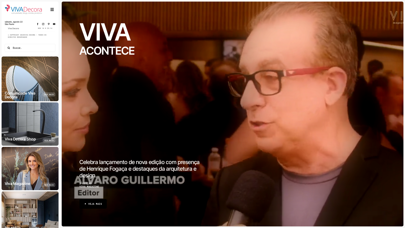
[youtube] (54, 24)
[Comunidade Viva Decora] (30, 79)
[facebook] (38, 24)
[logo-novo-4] (23, 6)
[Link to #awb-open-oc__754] (52, 9)
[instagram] (43, 24)
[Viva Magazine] (30, 168)
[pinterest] (49, 24)
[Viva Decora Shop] (30, 124)
